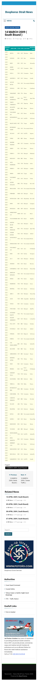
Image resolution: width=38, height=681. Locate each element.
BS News (9, 39)
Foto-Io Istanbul (10, 612)
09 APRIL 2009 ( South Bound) (17, 504)
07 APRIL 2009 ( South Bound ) (17, 519)
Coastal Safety (10, 589)
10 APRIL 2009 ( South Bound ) (17, 497)
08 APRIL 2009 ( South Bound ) (17, 511)
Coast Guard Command (13, 585)
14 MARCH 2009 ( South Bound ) (16, 468)
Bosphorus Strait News (19, 12)
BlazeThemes (23, 676)
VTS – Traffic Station (12, 599)
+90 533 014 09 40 (19, 654)
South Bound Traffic (12, 27)
